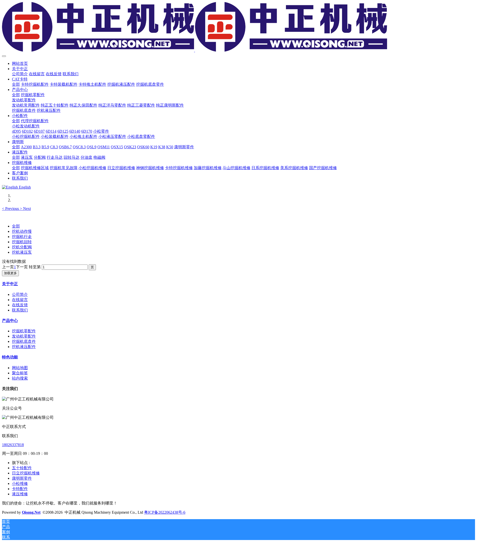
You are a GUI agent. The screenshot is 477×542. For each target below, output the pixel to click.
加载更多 (10, 273)
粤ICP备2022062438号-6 (164, 512)
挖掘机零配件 (24, 331)
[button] (11, 208)
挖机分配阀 (22, 247)
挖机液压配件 (24, 347)
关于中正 (10, 284)
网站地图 (20, 368)
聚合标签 (20, 373)
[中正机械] (238, 27)
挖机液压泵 (22, 252)
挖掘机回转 (22, 242)
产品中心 (10, 320)
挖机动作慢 (22, 231)
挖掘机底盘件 (24, 341)
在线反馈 (20, 305)
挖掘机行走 (22, 236)
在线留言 (20, 300)
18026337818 (13, 445)
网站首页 (20, 63)
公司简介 (20, 294)
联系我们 (20, 310)
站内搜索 (20, 378)
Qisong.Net (31, 512)
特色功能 (10, 357)
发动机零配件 (24, 336)
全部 (16, 84)
